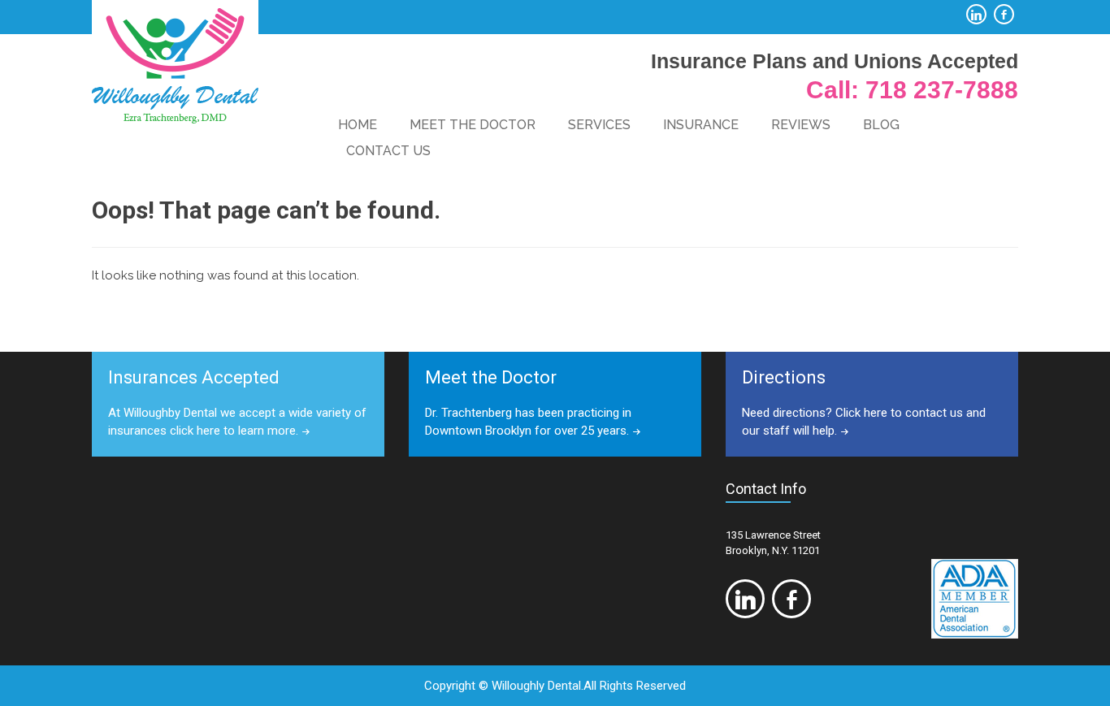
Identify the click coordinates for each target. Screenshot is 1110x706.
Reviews (800, 124)
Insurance (701, 124)
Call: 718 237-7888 (912, 89)
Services (599, 124)
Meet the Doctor (472, 124)
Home (357, 124)
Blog (881, 124)
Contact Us (388, 150)
